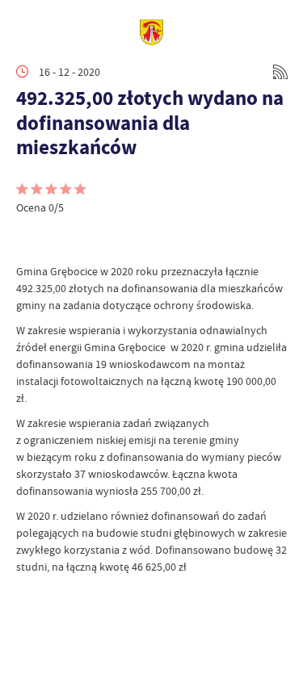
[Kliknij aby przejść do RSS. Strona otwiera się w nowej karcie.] (280, 72)
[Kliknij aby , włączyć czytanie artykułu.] (29, 239)
